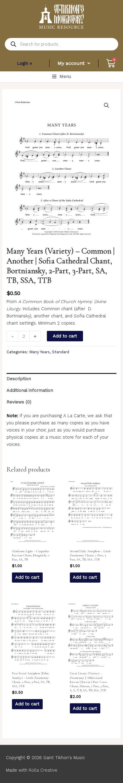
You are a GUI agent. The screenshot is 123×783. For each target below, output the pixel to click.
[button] (61, 76)
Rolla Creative (43, 770)
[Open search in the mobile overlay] (61, 44)
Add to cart (65, 336)
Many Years (39, 352)
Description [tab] (19, 378)
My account (71, 63)
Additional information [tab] (30, 390)
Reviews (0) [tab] (19, 402)
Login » (24, 63)
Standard (60, 352)
